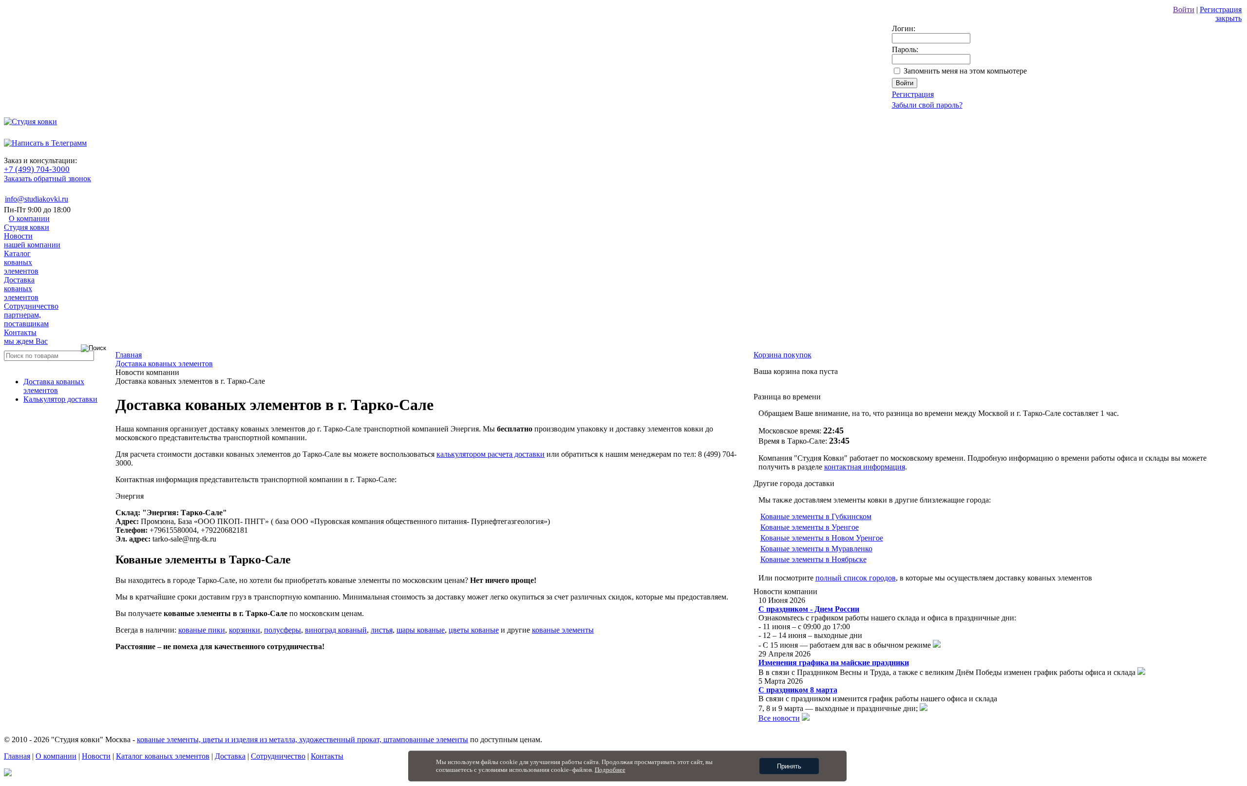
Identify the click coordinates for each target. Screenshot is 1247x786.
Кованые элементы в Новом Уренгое (821, 538)
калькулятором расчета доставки (490, 454)
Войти (1183, 9)
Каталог (21, 262)
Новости (32, 240)
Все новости (779, 718)
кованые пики (201, 630)
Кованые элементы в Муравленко (816, 548)
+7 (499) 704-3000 (37, 169)
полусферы (282, 630)
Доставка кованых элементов (53, 385)
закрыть (1228, 18)
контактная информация (864, 467)
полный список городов (855, 578)
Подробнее (610, 769)
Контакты (26, 336)
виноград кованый (336, 630)
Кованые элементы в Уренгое (809, 527)
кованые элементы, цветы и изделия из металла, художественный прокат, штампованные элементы (302, 739)
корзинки (244, 630)
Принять (789, 766)
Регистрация (1221, 9)
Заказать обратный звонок (47, 178)
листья (382, 630)
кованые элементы (563, 630)
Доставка (21, 288)
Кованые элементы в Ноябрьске (813, 559)
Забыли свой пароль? (927, 105)
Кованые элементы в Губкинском (815, 516)
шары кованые (421, 630)
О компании (27, 222)
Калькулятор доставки (60, 399)
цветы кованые (474, 630)
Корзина (783, 355)
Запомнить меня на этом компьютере (965, 71)
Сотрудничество (31, 315)
